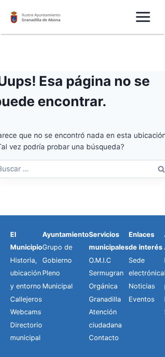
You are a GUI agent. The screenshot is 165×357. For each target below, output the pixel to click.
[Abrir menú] (143, 16)
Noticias (142, 286)
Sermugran (106, 273)
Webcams (25, 312)
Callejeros (26, 299)
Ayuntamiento (65, 234)
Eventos (141, 299)
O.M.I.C (100, 260)
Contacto (104, 337)
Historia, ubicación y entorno (25, 273)
